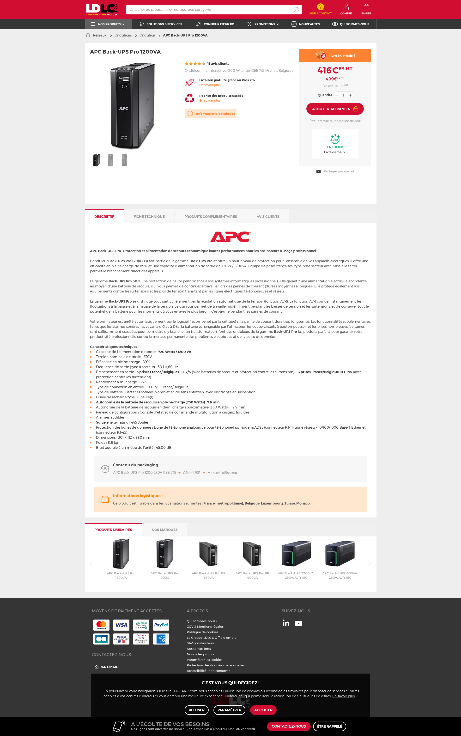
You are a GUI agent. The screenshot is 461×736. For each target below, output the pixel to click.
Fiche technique (149, 216)
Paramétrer (229, 710)
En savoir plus (209, 85)
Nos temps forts (199, 649)
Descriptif (104, 216)
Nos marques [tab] (165, 530)
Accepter (263, 710)
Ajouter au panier (331, 109)
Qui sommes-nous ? (202, 621)
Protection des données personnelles (216, 665)
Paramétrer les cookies (204, 660)
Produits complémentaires (210, 216)
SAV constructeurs (200, 643)
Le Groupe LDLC (199, 637)
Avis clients (268, 216)
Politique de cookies (202, 632)
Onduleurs (123, 35)
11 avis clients (218, 63)
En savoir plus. (343, 696)
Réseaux (100, 35)
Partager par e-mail (339, 171)
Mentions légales (210, 626)
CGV (190, 626)
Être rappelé (329, 726)
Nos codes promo (200, 654)
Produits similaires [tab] (113, 530)
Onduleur (147, 35)
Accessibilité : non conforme (208, 671)
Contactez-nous (289, 726)
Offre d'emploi (226, 637)
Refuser (197, 710)
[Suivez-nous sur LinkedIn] (286, 625)
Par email (108, 667)
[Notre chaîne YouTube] (298, 626)
